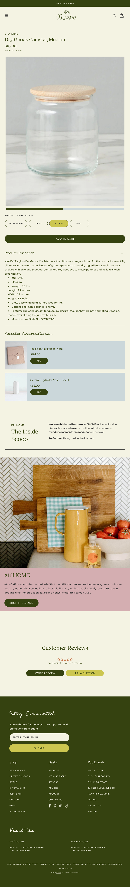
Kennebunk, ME (79, 841)
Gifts (13, 805)
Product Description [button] (19, 253)
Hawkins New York (99, 793)
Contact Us (55, 799)
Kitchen (14, 782)
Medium (59, 223)
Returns (53, 782)
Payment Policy (63, 864)
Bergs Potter (96, 770)
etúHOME (18, 425)
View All (93, 811)
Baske (58, 872)
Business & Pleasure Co (101, 788)
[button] (115, 15)
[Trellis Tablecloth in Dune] (16, 355)
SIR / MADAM (95, 805)
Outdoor (15, 799)
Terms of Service (98, 864)
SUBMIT (39, 748)
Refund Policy (47, 864)
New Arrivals (17, 770)
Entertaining (17, 788)
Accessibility (14, 864)
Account (54, 793)
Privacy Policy (80, 864)
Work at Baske (57, 776)
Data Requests (115, 864)
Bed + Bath (16, 793)
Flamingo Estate (97, 782)
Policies (53, 788)
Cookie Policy (65, 868)
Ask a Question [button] (85, 673)
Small (79, 223)
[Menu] (6, 15)
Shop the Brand (21, 602)
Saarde (92, 799)
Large (38, 223)
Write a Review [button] (45, 673)
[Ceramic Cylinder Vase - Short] (16, 387)
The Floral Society (99, 776)
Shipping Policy (31, 864)
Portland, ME (17, 841)
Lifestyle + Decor (20, 776)
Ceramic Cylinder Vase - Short (49, 380)
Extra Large (16, 223)
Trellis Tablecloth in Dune (46, 349)
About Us (54, 770)
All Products (17, 811)
